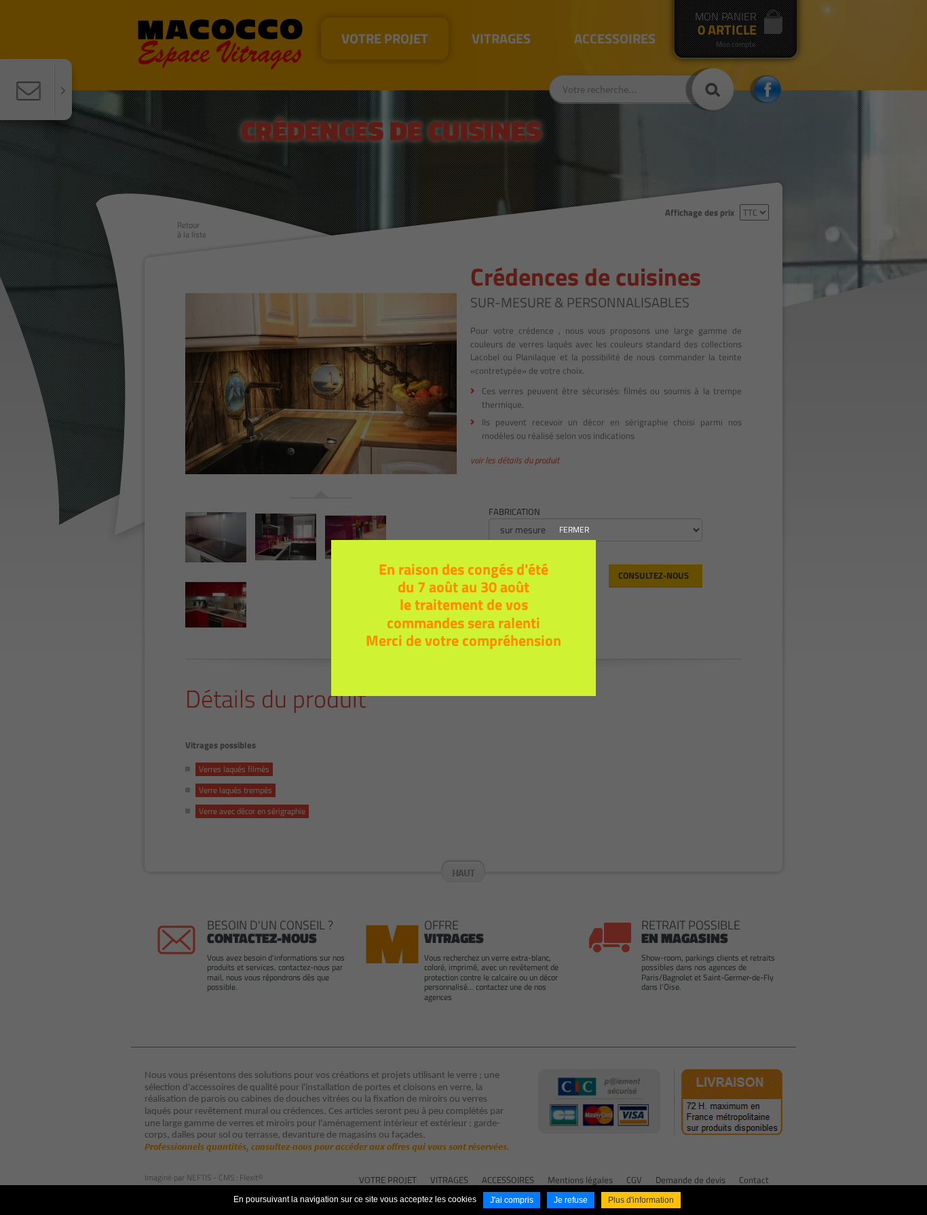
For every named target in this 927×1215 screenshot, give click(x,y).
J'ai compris (511, 1200)
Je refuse (571, 1200)
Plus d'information (641, 1200)
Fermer (574, 529)
